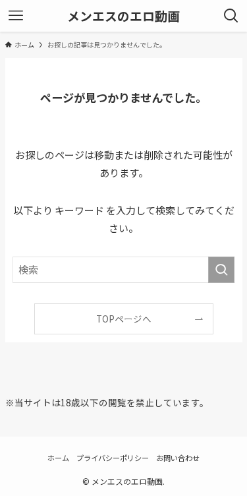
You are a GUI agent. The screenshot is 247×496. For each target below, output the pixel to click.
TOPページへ (123, 318)
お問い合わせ (178, 457)
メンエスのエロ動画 (123, 16)
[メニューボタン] (16, 16)
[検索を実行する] (221, 270)
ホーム (58, 457)
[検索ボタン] (231, 16)
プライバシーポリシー (112, 457)
